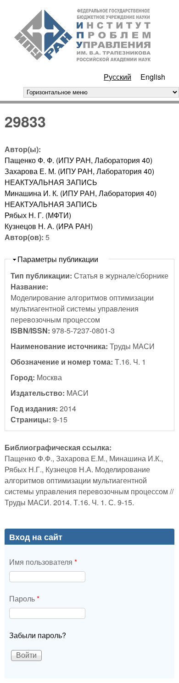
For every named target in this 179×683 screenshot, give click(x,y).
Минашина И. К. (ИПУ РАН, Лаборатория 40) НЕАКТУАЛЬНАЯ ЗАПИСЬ (81, 198)
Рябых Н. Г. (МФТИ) (38, 215)
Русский (117, 76)
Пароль (24, 598)
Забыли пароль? (37, 635)
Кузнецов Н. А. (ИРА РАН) (49, 226)
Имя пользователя (43, 562)
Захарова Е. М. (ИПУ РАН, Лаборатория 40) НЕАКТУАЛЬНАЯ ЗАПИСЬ (79, 176)
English (152, 76)
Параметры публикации (57, 259)
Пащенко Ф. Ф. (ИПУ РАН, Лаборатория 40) (78, 160)
